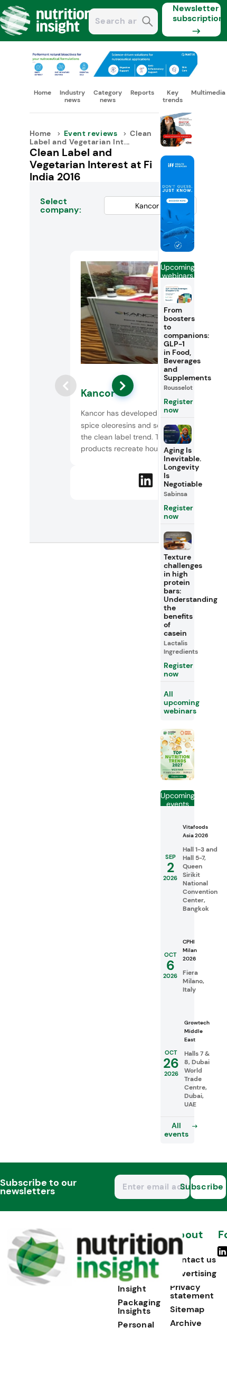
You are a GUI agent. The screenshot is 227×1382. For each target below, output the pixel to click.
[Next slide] (123, 386)
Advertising (193, 1273)
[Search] (147, 22)
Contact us (193, 1260)
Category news (107, 96)
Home (42, 92)
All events (176, 1129)
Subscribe (207, 1187)
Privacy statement (192, 1291)
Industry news (72, 96)
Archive (186, 1323)
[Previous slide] (66, 386)
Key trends (173, 96)
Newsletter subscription (197, 13)
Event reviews (91, 133)
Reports (142, 92)
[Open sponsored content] (114, 74)
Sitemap (187, 1309)
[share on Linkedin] (146, 480)
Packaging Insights (139, 1306)
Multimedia (208, 92)
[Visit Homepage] (46, 38)
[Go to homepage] (95, 1283)
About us (186, 1240)
